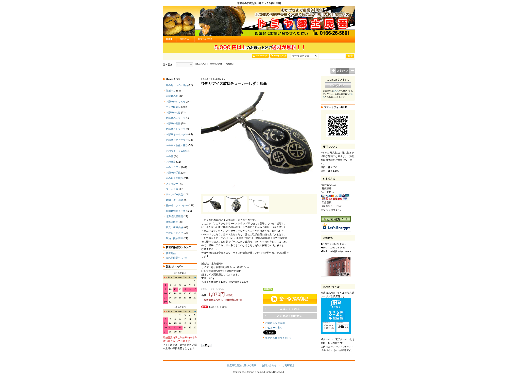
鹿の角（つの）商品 (177, 85)
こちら (336, 91)
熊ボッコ (171, 90)
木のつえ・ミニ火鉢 (177, 150)
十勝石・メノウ (174, 232)
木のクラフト (173, 167)
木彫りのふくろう (175, 101)
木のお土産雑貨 (174, 178)
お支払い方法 (205, 39)
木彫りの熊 (172, 96)
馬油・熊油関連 (174, 238)
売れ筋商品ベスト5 (176, 257)
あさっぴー (172, 183)
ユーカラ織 (172, 189)
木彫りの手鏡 (173, 172)
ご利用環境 (288, 365)
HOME (169, 39)
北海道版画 (172, 221)
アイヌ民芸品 (173, 107)
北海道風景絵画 (174, 216)
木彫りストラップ (175, 129)
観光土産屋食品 (174, 227)
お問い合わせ (269, 365)
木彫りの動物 (173, 123)
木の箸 (169, 156)
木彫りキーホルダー (177, 134)
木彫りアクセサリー (177, 139)
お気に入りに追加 (275, 323)
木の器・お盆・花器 (177, 145)
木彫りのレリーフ (175, 118)
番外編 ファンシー (177, 205)
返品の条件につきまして (278, 338)
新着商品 (171, 253)
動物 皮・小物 (174, 200)
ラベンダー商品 (174, 194)
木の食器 (171, 161)
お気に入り (185, 39)
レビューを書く (273, 327)
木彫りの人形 (173, 112)
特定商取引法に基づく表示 (241, 365)
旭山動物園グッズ (175, 211)
